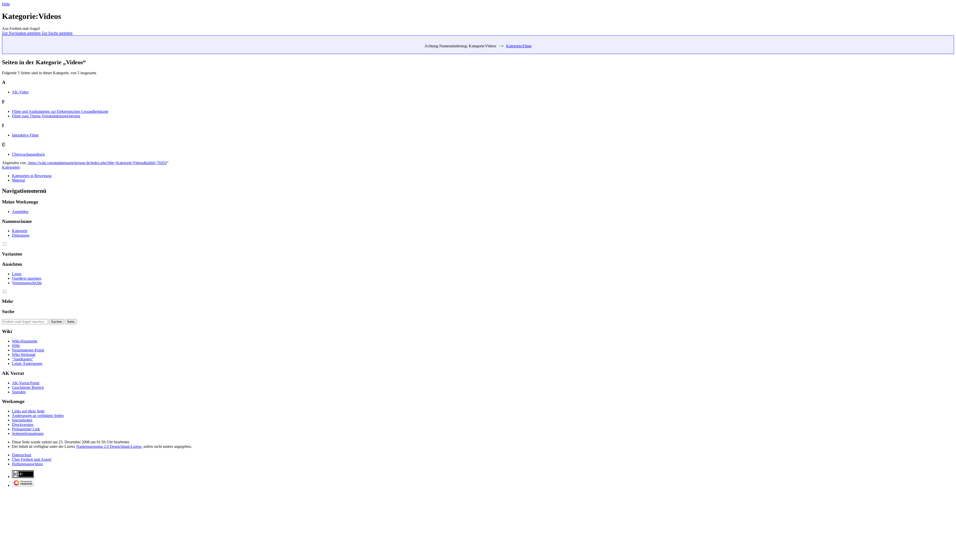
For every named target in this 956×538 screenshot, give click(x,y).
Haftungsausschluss (27, 464)
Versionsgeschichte (27, 283)
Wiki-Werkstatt (23, 354)
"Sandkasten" (22, 359)
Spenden (19, 392)
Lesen (16, 274)
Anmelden (20, 211)
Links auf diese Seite (28, 411)
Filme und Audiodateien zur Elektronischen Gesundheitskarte (60, 111)
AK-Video (20, 92)
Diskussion (20, 235)
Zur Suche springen (57, 33)
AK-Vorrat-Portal (25, 383)
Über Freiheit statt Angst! (32, 459)
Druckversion (22, 424)
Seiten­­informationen (28, 433)
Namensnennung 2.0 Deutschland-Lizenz (108, 446)
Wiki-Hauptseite (24, 341)
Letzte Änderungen (27, 363)
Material (18, 180)
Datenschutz (21, 455)
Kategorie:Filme (519, 46)
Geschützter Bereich (28, 387)
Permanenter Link (26, 429)
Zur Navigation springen (21, 33)
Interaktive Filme (25, 135)
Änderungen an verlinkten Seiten (38, 415)
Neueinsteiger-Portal (28, 350)
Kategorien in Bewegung (32, 176)
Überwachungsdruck (28, 154)
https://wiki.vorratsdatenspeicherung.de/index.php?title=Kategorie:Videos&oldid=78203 (98, 163)
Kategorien (10, 167)
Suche (8, 311)
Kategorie (19, 231)
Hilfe (6, 4)
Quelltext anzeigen (26, 278)
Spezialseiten (22, 420)
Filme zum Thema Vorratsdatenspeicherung (46, 116)
